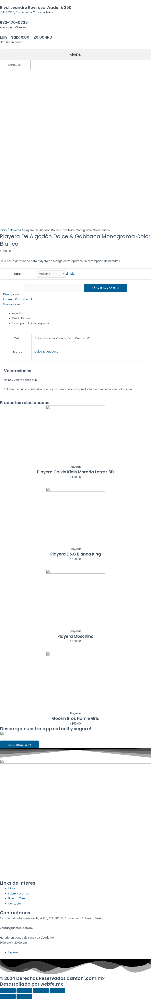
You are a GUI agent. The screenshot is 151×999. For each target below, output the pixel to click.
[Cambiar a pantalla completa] (41, 990)
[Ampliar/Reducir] (57, 990)
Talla (17, 274)
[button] (75, 54)
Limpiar (71, 274)
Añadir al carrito (105, 288)
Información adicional (17, 299)
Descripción (11, 294)
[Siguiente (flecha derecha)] (24, 996)
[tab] (75, 294)
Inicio (3, 230)
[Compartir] (24, 990)
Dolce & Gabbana (46, 352)
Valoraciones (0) (14, 304)
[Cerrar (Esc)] (8, 990)
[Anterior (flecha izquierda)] (8, 996)
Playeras (15, 230)
